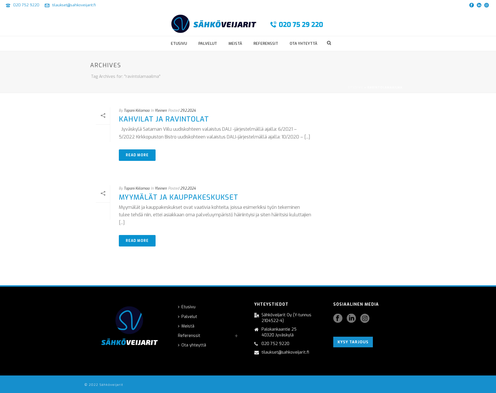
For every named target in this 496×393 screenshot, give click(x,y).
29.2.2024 (188, 110)
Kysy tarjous (353, 342)
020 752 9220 (26, 5)
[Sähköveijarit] (248, 23)
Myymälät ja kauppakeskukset (178, 197)
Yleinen (161, 110)
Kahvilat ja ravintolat (164, 119)
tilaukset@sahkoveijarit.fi (74, 5)
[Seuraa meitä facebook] (337, 319)
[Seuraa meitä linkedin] (351, 319)
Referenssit (265, 43)
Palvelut (207, 43)
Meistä (235, 43)
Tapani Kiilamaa (137, 110)
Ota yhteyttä (303, 43)
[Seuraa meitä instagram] (364, 319)
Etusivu (179, 43)
